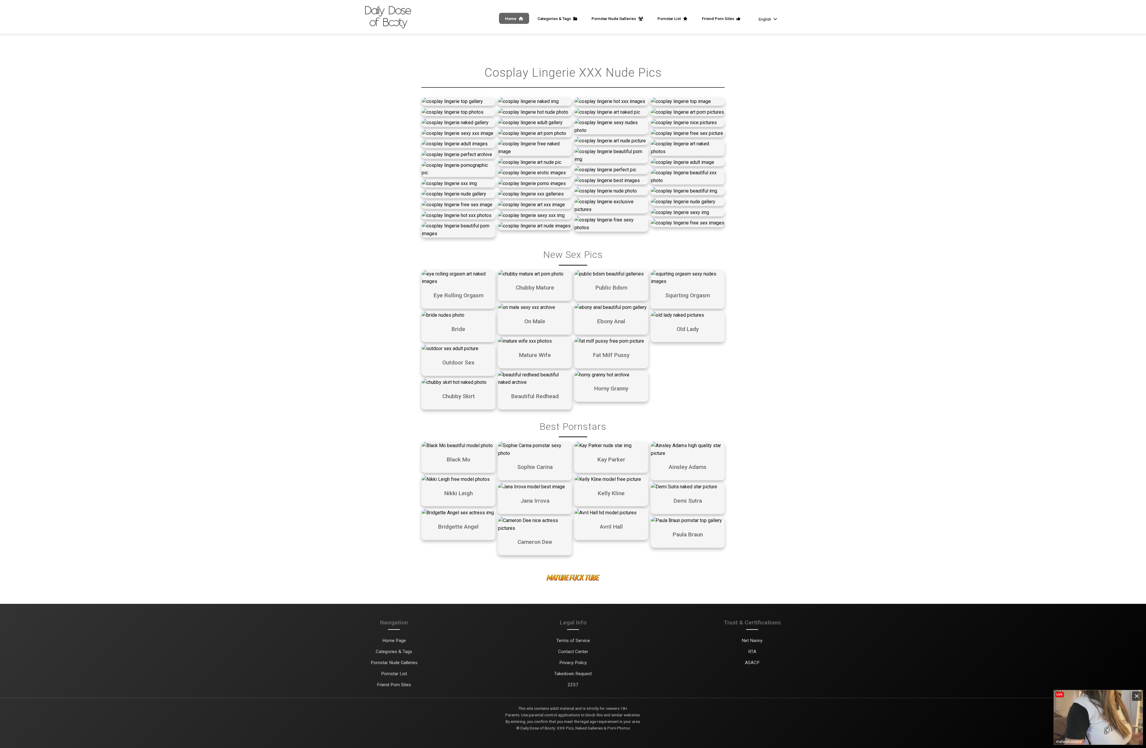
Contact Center (573, 651)
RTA (752, 651)
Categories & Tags (554, 18)
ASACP (752, 662)
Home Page (394, 640)
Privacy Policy (573, 662)
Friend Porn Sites (718, 18)
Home (511, 18)
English (765, 19)
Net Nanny (752, 640)
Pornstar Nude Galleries (614, 18)
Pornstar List (669, 18)
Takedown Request (573, 673)
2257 (573, 684)
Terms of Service (573, 640)
